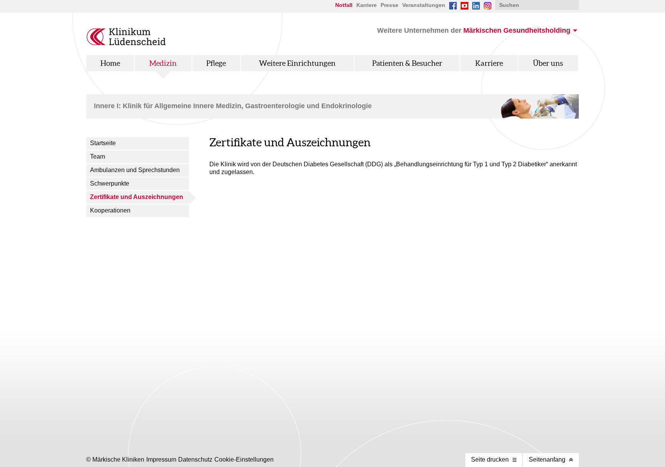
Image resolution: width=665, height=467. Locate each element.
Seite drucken (490, 459)
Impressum (161, 459)
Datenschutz (195, 459)
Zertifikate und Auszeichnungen (136, 197)
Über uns (548, 63)
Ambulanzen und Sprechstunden (135, 170)
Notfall (344, 5)
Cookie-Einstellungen (244, 459)
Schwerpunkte (109, 183)
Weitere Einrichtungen (297, 63)
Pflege (216, 63)
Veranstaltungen (423, 5)
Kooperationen (110, 210)
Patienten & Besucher (407, 63)
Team (97, 156)
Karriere (366, 5)
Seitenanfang (547, 459)
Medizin (163, 63)
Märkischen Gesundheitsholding (516, 30)
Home (110, 63)
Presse (389, 5)
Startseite (103, 143)
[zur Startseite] (126, 43)
